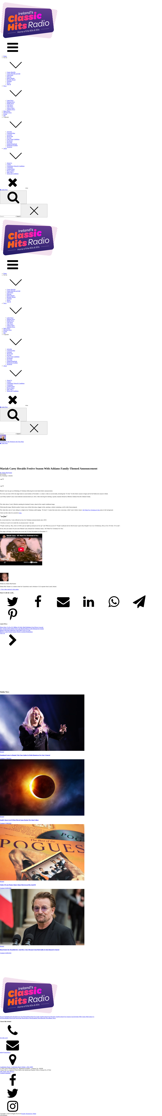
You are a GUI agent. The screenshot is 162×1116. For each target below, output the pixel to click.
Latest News (10, 100)
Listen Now (4, 189)
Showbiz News (7, 112)
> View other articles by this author (9, 589)
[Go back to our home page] (29, 257)
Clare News (10, 106)
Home (5, 56)
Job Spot (9, 138)
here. (20, 513)
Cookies (2, 1073)
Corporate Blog (11, 133)
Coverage (9, 134)
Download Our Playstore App (50, 1016)
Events (5, 114)
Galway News (10, 108)
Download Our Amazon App (65, 1016)
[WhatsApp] (114, 607)
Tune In (9, 84)
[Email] (63, 607)
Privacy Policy (11, 170)
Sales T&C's (10, 172)
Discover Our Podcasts (22, 1016)
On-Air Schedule (4, 1016)
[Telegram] (139, 607)
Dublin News (10, 103)
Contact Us (91, 1016)
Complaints (10, 167)
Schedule (9, 81)
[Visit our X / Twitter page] (81, 1093)
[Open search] (13, 197)
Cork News (10, 105)
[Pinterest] (12, 620)
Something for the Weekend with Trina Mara (12, 441)
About (5, 148)
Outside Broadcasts (12, 144)
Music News (6, 111)
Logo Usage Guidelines (13, 139)
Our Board (9, 141)
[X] (12, 607)
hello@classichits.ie (5, 1052)
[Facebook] (38, 607)
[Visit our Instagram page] (81, 1106)
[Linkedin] (88, 607)
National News (11, 102)
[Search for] (8, 216)
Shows (8, 83)
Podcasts (9, 76)
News (4, 86)
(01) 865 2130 (4, 1038)
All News (2, 1018)
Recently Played (11, 80)
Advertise (9, 131)
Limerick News (11, 109)
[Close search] (34, 210)
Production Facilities (12, 145)
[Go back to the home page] (29, 40)
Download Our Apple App (35, 1016)
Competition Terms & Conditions (15, 166)
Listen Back (10, 75)
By (6, 472)
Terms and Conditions (12, 173)
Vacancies (9, 147)
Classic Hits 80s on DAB (13, 73)
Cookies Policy (11, 169)
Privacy (12, 1071)
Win (4, 115)
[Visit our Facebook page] (81, 1080)
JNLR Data (10, 136)
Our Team (9, 142)
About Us (9, 163)
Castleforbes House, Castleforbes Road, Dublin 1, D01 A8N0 (16, 1067)
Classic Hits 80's (11, 72)
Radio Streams (11, 78)
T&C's (2, 1071)
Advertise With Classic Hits (80, 1016)
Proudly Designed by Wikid (28, 1113)
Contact (9, 164)
